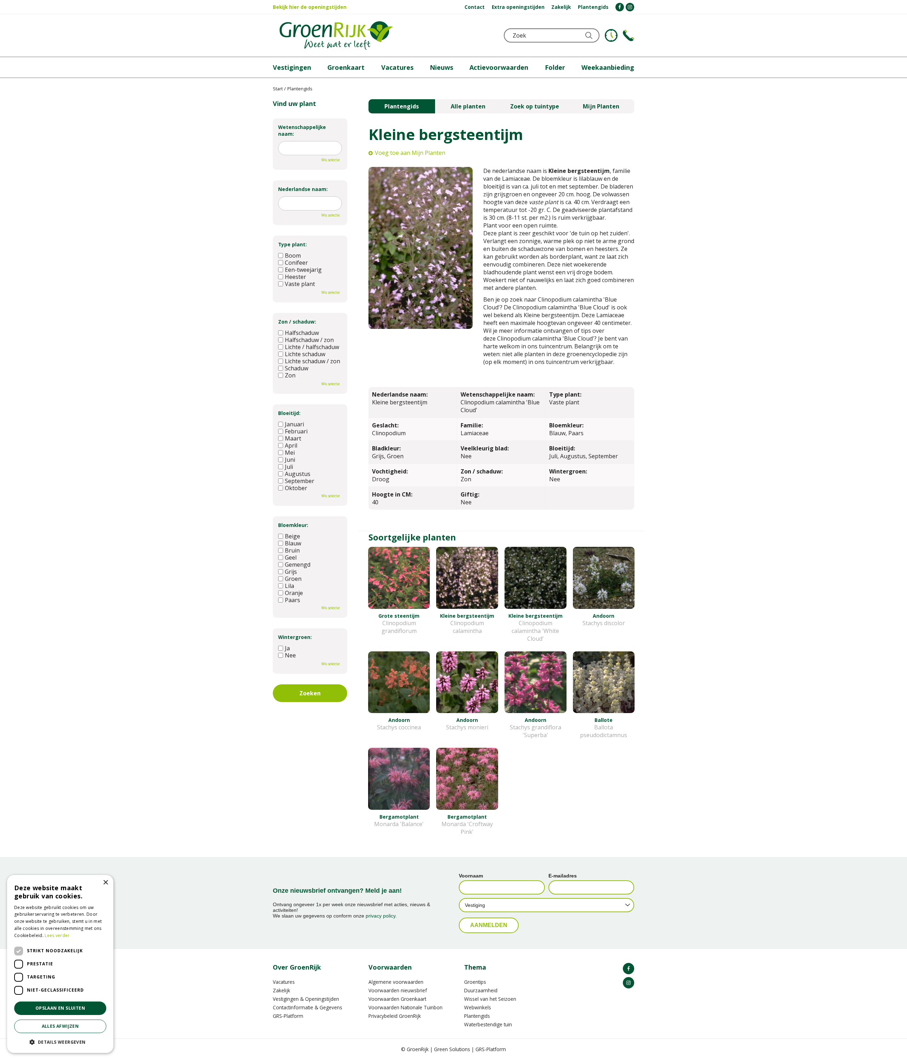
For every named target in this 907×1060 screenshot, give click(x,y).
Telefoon (628, 35)
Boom (293, 255)
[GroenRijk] (336, 35)
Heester (295, 276)
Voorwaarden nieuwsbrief (397, 990)
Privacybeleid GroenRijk (394, 1016)
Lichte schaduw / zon (312, 361)
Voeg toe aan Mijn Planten (410, 153)
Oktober (296, 488)
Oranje (294, 592)
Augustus (297, 473)
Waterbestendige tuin (488, 1024)
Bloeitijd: (289, 413)
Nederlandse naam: (303, 189)
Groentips (475, 981)
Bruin (292, 550)
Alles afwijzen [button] (60, 1026)
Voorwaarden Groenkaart (397, 998)
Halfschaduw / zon (309, 339)
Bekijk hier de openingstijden (310, 7)
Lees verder (57, 935)
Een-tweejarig (303, 269)
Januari (294, 424)
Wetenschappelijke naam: (302, 130)
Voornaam (471, 876)
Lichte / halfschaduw (312, 346)
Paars (292, 600)
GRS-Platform (288, 1016)
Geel (291, 557)
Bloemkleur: (293, 525)
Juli (289, 466)
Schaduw (296, 368)
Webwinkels (477, 1007)
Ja (287, 648)
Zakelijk (281, 990)
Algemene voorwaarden (395, 981)
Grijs (291, 571)
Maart (293, 438)
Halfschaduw (302, 332)
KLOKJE (611, 35)
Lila (289, 585)
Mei (290, 452)
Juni (290, 459)
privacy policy (380, 916)
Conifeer (296, 262)
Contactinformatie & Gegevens (307, 1007)
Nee (290, 655)
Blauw (293, 543)
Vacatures (284, 981)
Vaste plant (300, 283)
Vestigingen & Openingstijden (306, 998)
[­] (619, 7)
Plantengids (401, 106)
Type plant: (292, 244)
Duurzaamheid (480, 990)
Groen (293, 578)
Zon (290, 375)
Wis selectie (330, 159)
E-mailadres (562, 876)
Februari (296, 431)
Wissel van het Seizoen (490, 998)
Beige (292, 536)
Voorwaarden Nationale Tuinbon (405, 1007)
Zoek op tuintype (534, 106)
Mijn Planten (601, 106)
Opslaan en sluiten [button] (60, 1008)
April (291, 445)
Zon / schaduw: (297, 321)
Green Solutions (452, 1049)
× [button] (105, 882)
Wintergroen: (295, 637)
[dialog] (60, 964)
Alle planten (468, 106)
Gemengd (297, 564)
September (299, 480)
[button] (60, 1042)
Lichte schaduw (305, 354)
